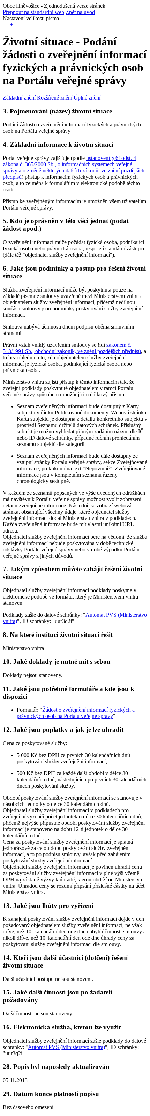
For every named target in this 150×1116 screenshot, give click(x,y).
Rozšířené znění (54, 98)
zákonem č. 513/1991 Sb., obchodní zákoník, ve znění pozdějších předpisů (72, 348)
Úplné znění (87, 98)
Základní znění (19, 98)
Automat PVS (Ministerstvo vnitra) (66, 1047)
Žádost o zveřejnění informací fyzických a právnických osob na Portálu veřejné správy (76, 713)
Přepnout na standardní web (33, 12)
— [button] (5, 25)
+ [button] (11, 25)
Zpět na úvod (80, 12)
